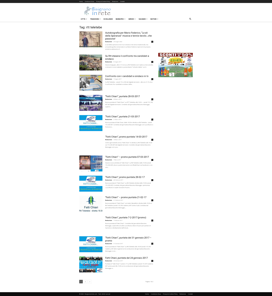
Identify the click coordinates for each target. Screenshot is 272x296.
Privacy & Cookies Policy (103, 1)
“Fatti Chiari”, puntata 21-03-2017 (122, 116)
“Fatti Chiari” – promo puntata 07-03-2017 (127, 157)
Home (81, 1)
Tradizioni (94, 19)
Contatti (122, 1)
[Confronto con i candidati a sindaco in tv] (90, 83)
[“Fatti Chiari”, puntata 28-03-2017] (90, 103)
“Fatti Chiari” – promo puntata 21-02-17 (125, 197)
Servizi (131, 19)
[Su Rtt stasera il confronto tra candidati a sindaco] (90, 62)
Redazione (115, 1)
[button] (190, 19)
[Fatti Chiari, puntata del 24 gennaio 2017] (90, 264)
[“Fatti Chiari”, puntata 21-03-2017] (90, 123)
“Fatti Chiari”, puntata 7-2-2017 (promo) (125, 217)
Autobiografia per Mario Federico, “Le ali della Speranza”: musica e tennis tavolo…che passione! (128, 35)
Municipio (120, 19)
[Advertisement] (154, 11)
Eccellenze (108, 19)
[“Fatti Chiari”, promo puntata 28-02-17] (90, 184)
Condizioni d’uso (89, 1)
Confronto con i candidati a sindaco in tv (127, 76)
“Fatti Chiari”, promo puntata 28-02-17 (125, 177)
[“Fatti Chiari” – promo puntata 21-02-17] (90, 204)
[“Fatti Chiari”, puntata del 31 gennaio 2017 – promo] (90, 244)
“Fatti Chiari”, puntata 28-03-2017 (122, 96)
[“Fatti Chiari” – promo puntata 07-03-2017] (90, 163)
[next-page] (90, 281)
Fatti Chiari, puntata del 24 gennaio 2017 (126, 258)
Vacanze (142, 19)
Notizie (153, 19)
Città (83, 19)
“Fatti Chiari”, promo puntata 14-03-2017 (126, 136)
